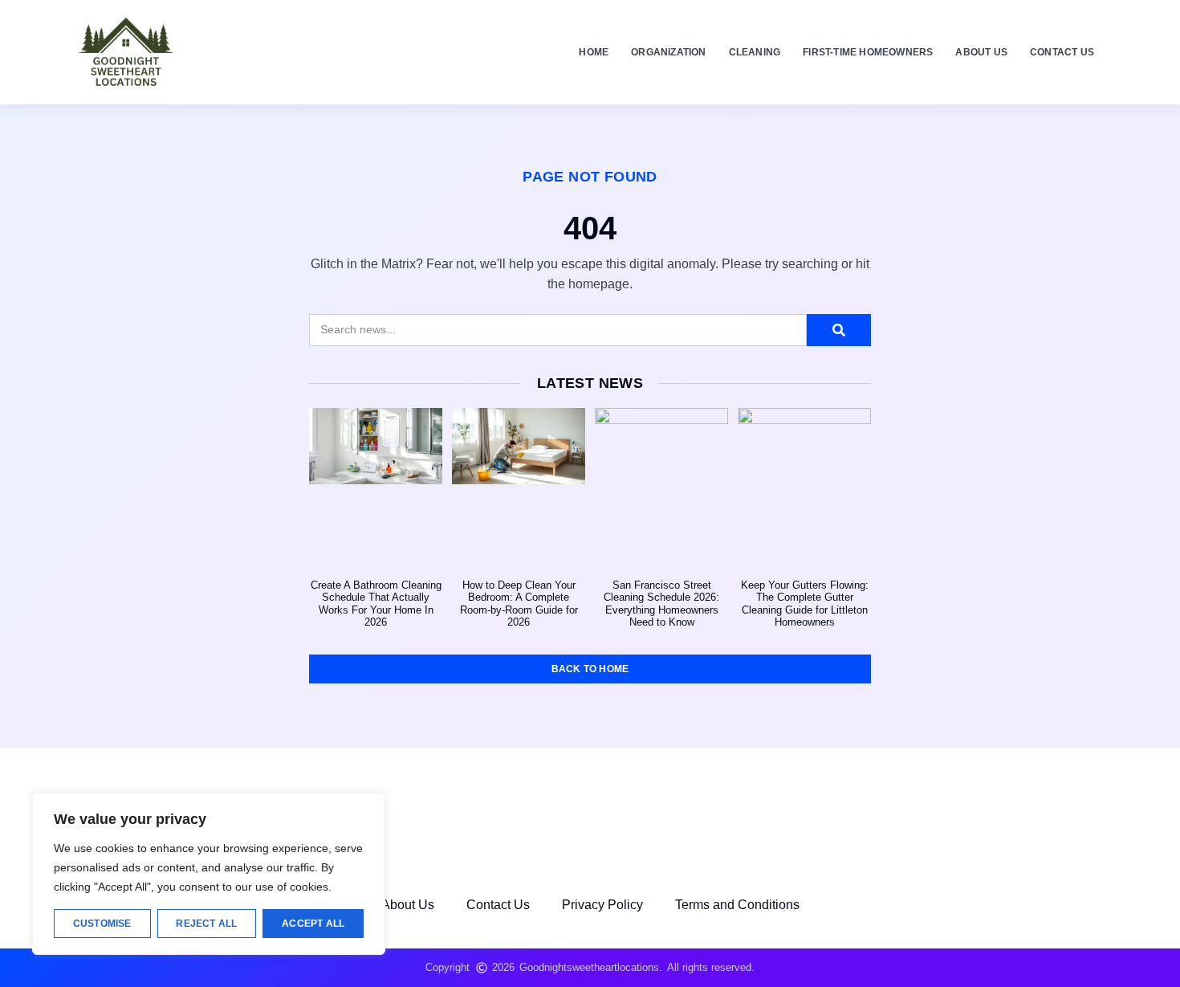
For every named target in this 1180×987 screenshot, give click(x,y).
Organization (668, 52)
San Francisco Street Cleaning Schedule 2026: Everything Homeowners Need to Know (661, 604)
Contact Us (1062, 52)
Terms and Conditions (737, 905)
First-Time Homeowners (868, 52)
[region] (208, 874)
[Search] (839, 330)
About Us (981, 52)
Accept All (313, 923)
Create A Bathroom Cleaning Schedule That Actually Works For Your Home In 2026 (376, 604)
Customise (102, 923)
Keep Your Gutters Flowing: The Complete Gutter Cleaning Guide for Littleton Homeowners (805, 604)
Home (593, 52)
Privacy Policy (602, 905)
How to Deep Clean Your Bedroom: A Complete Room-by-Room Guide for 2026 (519, 604)
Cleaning (755, 52)
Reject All (206, 923)
